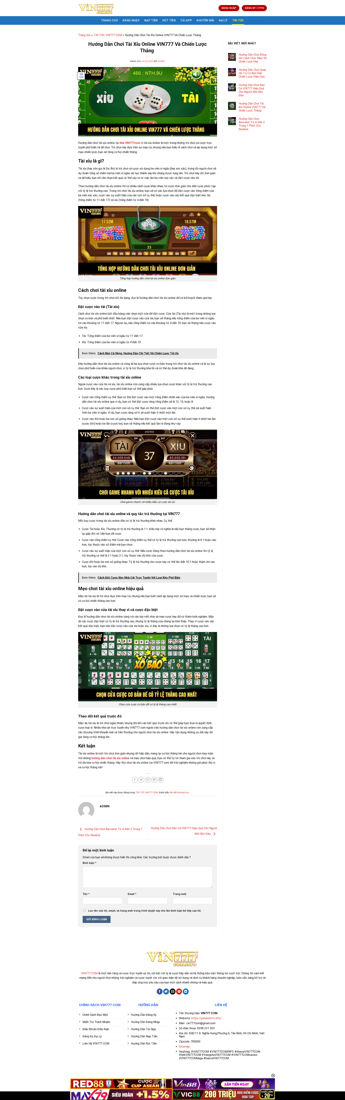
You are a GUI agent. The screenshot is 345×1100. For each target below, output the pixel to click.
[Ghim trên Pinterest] (154, 780)
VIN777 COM (89, 973)
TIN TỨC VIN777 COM (107, 35)
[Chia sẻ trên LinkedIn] (161, 780)
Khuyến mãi (205, 20)
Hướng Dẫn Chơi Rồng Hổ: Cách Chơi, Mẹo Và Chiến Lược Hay (253, 58)
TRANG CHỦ (109, 20)
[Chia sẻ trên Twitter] (141, 780)
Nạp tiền (151, 20)
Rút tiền (169, 20)
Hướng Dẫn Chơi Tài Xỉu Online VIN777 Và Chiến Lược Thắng (252, 107)
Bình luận (89, 863)
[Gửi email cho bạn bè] (148, 780)
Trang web (179, 894)
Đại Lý (223, 20)
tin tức (238, 20)
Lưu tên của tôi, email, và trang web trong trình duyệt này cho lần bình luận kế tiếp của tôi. (144, 910)
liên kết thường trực (179, 792)
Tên (86, 894)
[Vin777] (96, 8)
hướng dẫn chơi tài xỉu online (110, 758)
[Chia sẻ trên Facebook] (135, 780)
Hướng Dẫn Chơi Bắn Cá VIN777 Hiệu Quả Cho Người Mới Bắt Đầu (252, 90)
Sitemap (184, 1046)
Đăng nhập (131, 20)
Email (132, 894)
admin (161, 61)
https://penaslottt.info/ (206, 1018)
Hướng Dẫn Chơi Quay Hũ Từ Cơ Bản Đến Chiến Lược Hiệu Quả (252, 73)
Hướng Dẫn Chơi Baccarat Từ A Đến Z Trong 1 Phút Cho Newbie (252, 124)
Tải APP (186, 20)
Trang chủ (84, 35)
